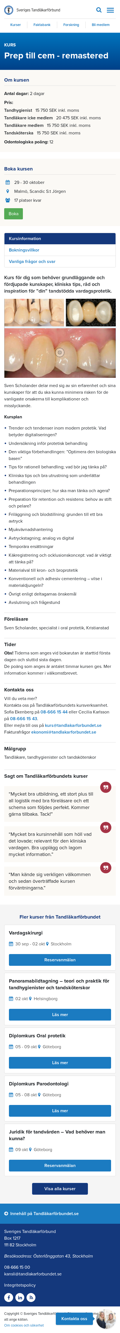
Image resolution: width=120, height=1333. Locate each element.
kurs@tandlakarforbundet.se (73, 725)
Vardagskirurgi (26, 933)
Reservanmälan (60, 960)
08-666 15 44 (54, 712)
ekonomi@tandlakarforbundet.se (63, 732)
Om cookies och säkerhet (24, 1325)
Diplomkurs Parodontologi (39, 1084)
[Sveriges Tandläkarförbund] (32, 10)
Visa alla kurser (60, 1189)
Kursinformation (25, 238)
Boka (13, 214)
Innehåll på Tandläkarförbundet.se (44, 1213)
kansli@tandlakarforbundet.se (33, 1274)
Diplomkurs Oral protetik (37, 1036)
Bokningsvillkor (24, 250)
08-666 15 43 (23, 719)
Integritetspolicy (20, 1285)
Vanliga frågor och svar (32, 261)
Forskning (71, 25)
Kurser (15, 25)
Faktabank (42, 25)
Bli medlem (101, 25)
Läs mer (60, 1014)
